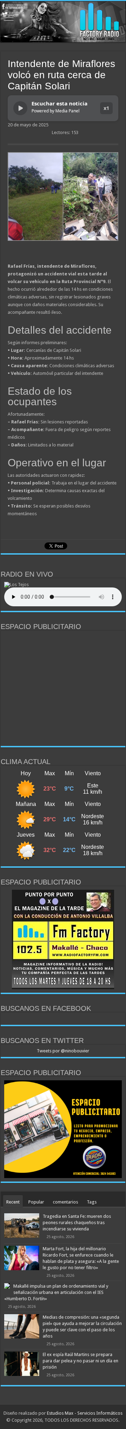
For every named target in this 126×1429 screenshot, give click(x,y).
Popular (36, 1202)
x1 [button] (106, 108)
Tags (92, 1202)
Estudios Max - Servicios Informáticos (84, 1413)
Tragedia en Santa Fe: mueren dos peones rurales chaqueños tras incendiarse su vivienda (77, 1222)
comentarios (65, 1202)
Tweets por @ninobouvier (63, 1050)
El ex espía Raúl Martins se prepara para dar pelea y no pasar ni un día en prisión (80, 1361)
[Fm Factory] (63, 22)
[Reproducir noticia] (20, 108)
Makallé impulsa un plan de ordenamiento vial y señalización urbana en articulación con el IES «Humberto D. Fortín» (56, 1292)
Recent (13, 1202)
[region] (63, 688)
